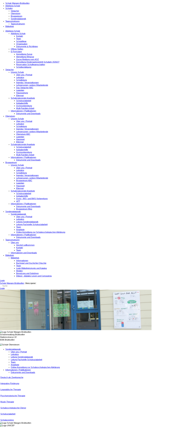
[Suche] (1, 286)
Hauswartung (22, 93)
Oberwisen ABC (23, 134)
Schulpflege (21, 41)
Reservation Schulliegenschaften (30, 64)
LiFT (18, 201)
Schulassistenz (7, 420)
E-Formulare (16, 52)
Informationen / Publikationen (23, 111)
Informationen (22, 261)
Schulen (9, 8)
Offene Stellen (17, 49)
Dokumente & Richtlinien (27, 46)
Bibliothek (9, 26)
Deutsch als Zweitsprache (11, 377)
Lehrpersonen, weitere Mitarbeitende (32, 85)
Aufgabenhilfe (22, 103)
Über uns (15, 242)
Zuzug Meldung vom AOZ (27, 59)
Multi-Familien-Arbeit (25, 108)
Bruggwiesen (16, 16)
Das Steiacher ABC (24, 88)
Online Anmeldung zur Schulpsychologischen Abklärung (40, 232)
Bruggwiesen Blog (24, 209)
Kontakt (19, 36)
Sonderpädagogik (18, 19)
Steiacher (15, 11)
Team (18, 39)
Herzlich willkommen (25, 245)
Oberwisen (15, 13)
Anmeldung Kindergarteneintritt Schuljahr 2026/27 (37, 62)
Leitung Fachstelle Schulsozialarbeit (32, 224)
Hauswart (20, 139)
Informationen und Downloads (24, 253)
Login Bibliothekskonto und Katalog (31, 268)
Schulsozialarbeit (23, 101)
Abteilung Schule (12, 6)
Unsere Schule (17, 72)
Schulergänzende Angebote (23, 98)
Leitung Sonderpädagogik (27, 222)
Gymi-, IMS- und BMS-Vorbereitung (32, 199)
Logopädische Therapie (10, 389)
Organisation (21, 44)
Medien (19, 271)
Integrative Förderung (9, 383)
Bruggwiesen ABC (24, 180)
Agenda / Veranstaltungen (27, 83)
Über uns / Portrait (24, 75)
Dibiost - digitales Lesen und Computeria (34, 276)
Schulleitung (21, 80)
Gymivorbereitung (24, 106)
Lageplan (20, 90)
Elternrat (20, 95)
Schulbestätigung (23, 67)
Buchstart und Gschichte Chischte (31, 263)
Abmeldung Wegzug (25, 57)
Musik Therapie (7, 402)
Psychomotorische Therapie (12, 396)
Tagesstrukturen (12, 21)
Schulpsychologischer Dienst (13, 408)
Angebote (20, 230)
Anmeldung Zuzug (24, 54)
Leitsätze (20, 77)
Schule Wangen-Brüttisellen (17, 3)
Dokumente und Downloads (28, 114)
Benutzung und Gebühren (27, 273)
